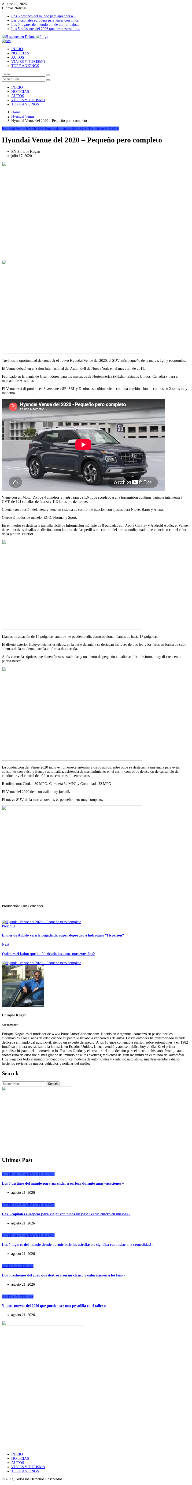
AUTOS (17, 57)
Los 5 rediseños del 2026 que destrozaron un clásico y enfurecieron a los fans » (64, 1275)
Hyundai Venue (22, 116)
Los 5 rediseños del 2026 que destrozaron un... (45, 29)
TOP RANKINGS (25, 66)
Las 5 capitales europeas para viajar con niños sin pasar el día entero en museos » (66, 1214)
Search (53, 1084)
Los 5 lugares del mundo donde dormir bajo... (45, 24)
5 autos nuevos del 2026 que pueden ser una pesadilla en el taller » (54, 1306)
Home (15, 112)
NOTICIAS (20, 53)
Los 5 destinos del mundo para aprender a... (43, 16)
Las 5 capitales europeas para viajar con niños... (46, 20)
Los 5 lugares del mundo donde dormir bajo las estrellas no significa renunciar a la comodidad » (78, 1244)
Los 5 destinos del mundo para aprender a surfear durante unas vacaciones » (63, 1183)
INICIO (17, 49)
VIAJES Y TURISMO (28, 61)
